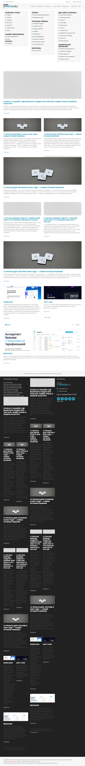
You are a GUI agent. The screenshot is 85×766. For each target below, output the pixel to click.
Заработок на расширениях (67, 56)
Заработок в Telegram (65, 51)
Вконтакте (9, 22)
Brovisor (7, 353)
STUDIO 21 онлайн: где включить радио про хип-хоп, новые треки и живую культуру (40, 102)
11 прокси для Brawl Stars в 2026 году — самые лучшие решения (21, 135)
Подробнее (6, 113)
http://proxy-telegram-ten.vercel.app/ (12, 387)
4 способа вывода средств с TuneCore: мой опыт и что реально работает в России (61, 220)
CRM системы (63, 25)
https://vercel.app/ (8, 382)
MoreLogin (8, 302)
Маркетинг (9, 25)
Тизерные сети (64, 30)
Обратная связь (63, 391)
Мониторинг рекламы (66, 15)
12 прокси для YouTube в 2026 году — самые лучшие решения (33, 271)
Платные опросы (64, 59)
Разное (8, 30)
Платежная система (65, 17)
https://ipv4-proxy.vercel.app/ (10, 389)
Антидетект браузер (38, 23)
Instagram (9, 20)
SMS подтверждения (38, 36)
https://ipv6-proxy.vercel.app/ (10, 391)
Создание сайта (11, 28)
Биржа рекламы (64, 41)
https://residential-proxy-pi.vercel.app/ (13, 392)
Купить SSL (63, 38)
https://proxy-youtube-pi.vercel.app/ (12, 384)
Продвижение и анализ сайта (67, 33)
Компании (9, 43)
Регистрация (78, 1)
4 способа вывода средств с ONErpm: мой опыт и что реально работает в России (21, 219)
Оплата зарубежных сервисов (41, 15)
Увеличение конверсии (66, 35)
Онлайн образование (12, 36)
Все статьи (35, 732)
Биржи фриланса (64, 54)
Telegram (9, 15)
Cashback (35, 31)
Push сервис (63, 22)
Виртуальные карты (38, 17)
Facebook (9, 17)
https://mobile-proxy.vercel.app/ (11, 394)
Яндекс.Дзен (60, 401)
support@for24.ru (9, 1)
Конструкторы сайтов (39, 41)
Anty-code (48, 302)
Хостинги (62, 20)
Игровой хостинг (37, 26)
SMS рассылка (37, 34)
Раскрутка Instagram (38, 39)
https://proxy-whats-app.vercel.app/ (12, 386)
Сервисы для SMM (38, 28)
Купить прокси (37, 50)
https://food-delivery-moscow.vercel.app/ (13, 396)
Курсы (8, 39)
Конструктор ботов (38, 44)
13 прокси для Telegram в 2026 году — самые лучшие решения (33, 187)
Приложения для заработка (67, 48)
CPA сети (62, 28)
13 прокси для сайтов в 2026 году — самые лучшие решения (62, 135)
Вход (69, 1)
